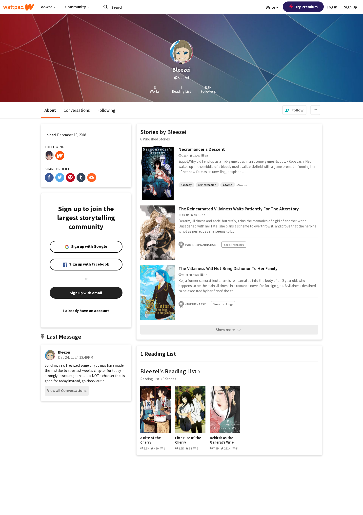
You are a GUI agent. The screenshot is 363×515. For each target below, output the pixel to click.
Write (271, 7)
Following (106, 110)
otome (227, 185)
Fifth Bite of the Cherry (188, 440)
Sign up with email (86, 292)
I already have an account (86, 310)
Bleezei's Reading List (168, 371)
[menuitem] (294, 110)
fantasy (186, 185)
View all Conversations (66, 390)
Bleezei (64, 352)
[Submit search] (105, 7)
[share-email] (91, 177)
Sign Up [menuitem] (350, 6)
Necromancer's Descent (202, 149)
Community (76, 6)
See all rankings (234, 244)
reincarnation (207, 185)
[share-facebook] (49, 177)
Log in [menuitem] (332, 6)
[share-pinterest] (70, 177)
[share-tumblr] (81, 177)
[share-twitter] (59, 177)
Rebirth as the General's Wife (222, 440)
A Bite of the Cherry (150, 440)
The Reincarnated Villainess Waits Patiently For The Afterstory (239, 209)
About (50, 110)
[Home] (18, 7)
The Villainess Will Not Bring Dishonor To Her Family (228, 268)
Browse (46, 6)
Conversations (76, 110)
